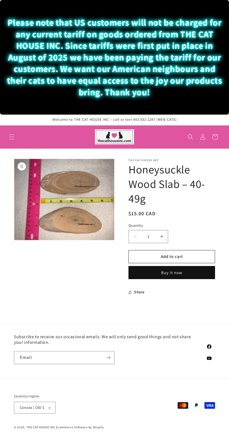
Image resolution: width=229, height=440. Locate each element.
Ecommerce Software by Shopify (80, 427)
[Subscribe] (108, 357)
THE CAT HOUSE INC (41, 427)
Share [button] (139, 291)
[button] (12, 137)
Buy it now (171, 272)
